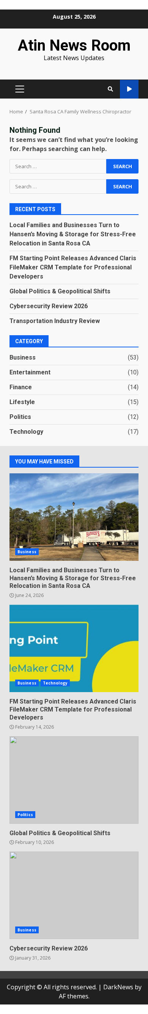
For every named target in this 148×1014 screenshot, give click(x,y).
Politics (20, 416)
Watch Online (129, 89)
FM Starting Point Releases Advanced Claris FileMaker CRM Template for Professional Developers (72, 267)
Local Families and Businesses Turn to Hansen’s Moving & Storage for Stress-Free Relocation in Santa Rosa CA (72, 234)
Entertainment (29, 372)
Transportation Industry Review (54, 321)
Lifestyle (22, 402)
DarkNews (118, 987)
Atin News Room (74, 45)
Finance (20, 387)
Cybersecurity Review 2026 (48, 306)
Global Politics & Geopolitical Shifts (59, 291)
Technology (26, 431)
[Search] (110, 89)
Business (22, 357)
